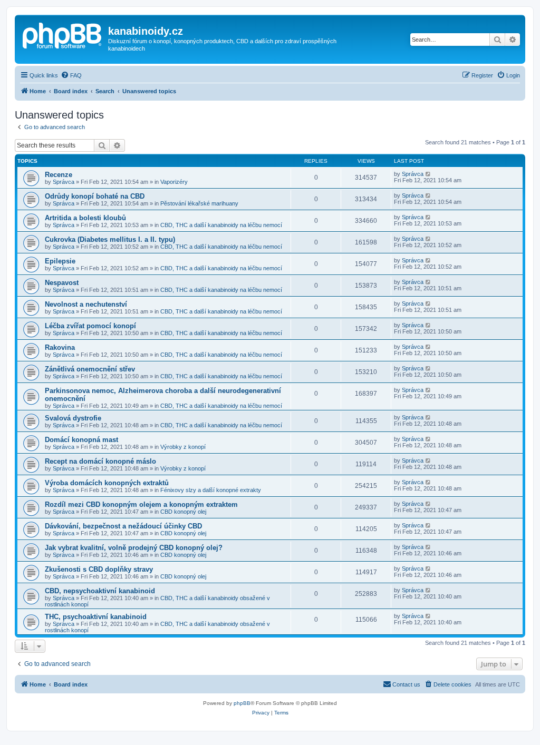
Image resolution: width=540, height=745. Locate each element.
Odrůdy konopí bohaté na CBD (94, 196)
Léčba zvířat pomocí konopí (90, 326)
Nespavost (62, 283)
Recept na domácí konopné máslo (100, 461)
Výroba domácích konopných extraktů (107, 483)
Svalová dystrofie (73, 418)
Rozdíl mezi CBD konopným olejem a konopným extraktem (141, 504)
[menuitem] (71, 75)
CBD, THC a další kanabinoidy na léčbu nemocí (221, 225)
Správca (63, 182)
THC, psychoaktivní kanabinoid (96, 617)
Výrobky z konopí (183, 447)
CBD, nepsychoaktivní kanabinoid (100, 591)
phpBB (242, 703)
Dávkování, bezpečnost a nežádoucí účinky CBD (123, 526)
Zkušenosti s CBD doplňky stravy (99, 569)
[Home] (62, 34)
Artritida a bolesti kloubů (85, 218)
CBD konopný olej (183, 511)
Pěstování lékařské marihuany (199, 203)
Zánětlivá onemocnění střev (90, 369)
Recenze (58, 175)
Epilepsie (60, 261)
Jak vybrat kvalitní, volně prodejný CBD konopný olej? (134, 548)
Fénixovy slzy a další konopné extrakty (210, 490)
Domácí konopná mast (81, 440)
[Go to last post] (428, 174)
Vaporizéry (174, 182)
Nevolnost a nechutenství (86, 304)
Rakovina (60, 347)
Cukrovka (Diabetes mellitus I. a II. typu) (110, 239)
